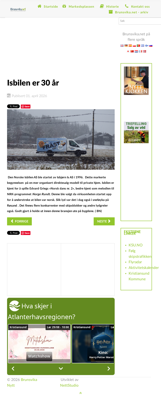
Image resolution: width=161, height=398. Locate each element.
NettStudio (69, 385)
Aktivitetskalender (144, 268)
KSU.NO (136, 245)
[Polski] (134, 45)
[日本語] (128, 51)
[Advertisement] (61, 44)
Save (27, 106)
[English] (121, 45)
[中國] (132, 51)
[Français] (140, 51)
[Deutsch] (126, 45)
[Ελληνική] (142, 45)
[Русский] (150, 45)
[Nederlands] (136, 51)
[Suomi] (146, 45)
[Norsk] (144, 51)
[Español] (130, 45)
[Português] (138, 45)
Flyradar (135, 262)
